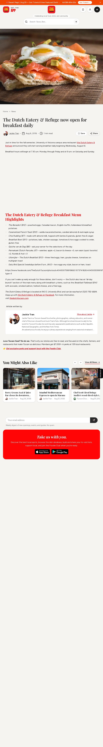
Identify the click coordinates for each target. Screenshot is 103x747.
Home (5, 111)
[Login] (90, 9)
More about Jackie (84, 314)
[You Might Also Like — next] (80, 362)
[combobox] (50, 21)
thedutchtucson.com (18, 298)
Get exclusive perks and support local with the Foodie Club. (33, 348)
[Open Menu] (97, 9)
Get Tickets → (85, 2)
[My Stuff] (83, 9)
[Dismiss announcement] (100, 2)
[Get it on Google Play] (59, 451)
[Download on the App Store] (42, 451)
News (13, 111)
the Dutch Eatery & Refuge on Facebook (36, 295)
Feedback (100, 373)
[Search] (76, 22)
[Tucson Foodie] (51, 9)
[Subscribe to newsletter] (94, 420)
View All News (91, 362)
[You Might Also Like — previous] (75, 362)
